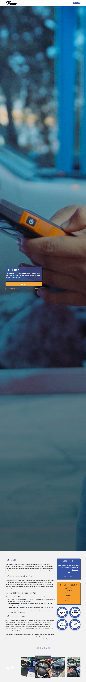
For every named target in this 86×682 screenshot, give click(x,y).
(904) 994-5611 (76, 2)
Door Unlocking (68, 593)
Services (56, 2)
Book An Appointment (33, 288)
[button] (78, 668)
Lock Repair (68, 595)
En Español (28, 2)
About (32, 2)
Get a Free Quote (14, 288)
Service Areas (61, 2)
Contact (66, 2)
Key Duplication (68, 601)
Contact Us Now (68, 576)
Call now (24, 284)
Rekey (68, 598)
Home (24, 2)
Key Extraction (68, 590)
